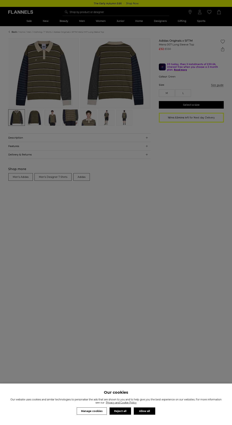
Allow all (144, 411)
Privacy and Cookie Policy (121, 402)
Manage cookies (92, 411)
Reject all (120, 411)
